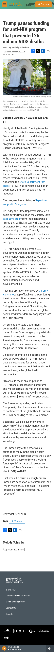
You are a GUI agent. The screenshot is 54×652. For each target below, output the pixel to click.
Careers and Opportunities (18, 596)
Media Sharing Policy (15, 602)
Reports (9, 614)
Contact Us (11, 608)
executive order (12, 218)
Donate (45, 4)
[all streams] (50, 648)
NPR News (17, 521)
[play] (4, 648)
